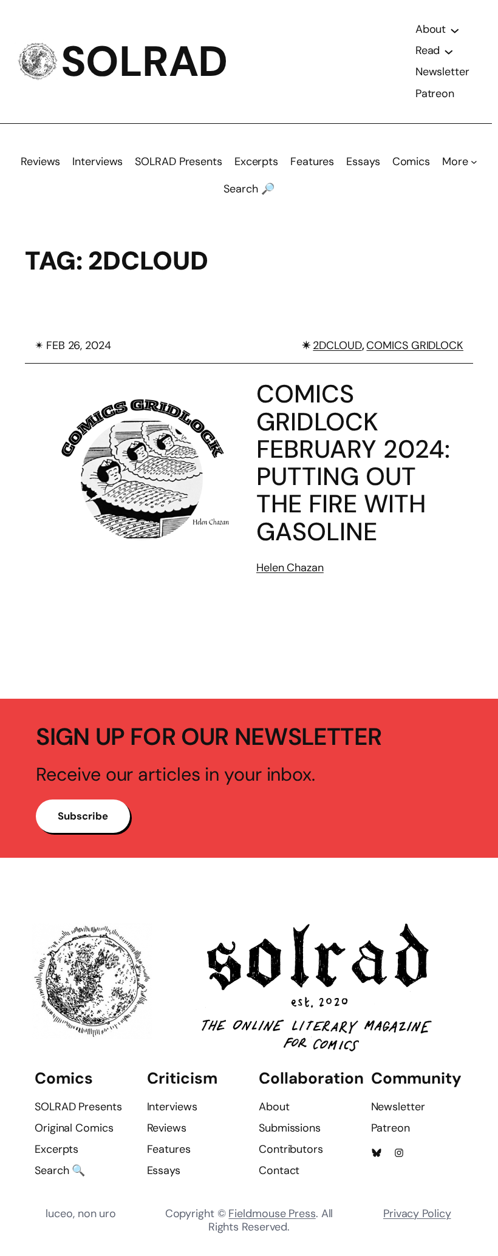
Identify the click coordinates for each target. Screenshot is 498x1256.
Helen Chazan (290, 567)
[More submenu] (474, 161)
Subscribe (82, 816)
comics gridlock (414, 345)
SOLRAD (144, 61)
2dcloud (337, 345)
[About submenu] (455, 30)
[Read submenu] (449, 51)
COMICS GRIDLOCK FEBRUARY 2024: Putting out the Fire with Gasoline (353, 463)
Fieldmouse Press (271, 1213)
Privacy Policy (417, 1213)
